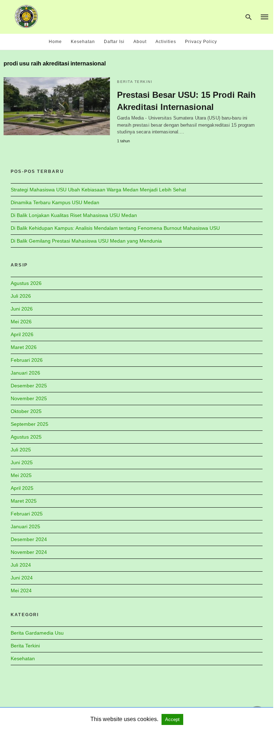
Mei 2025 (21, 475)
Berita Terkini (134, 82)
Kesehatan (83, 41)
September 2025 (29, 424)
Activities (165, 41)
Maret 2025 (24, 501)
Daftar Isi (114, 41)
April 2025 (22, 488)
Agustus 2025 (26, 437)
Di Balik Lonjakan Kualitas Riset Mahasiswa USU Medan (74, 215)
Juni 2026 (22, 309)
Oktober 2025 (26, 411)
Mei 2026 (21, 321)
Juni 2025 (22, 462)
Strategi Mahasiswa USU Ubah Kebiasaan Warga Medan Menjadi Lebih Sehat (98, 189)
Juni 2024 (22, 578)
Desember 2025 (29, 385)
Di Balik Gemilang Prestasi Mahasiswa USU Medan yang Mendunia (86, 241)
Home (55, 41)
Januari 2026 (25, 373)
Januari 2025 (25, 526)
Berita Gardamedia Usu (37, 633)
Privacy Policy (201, 41)
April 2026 (22, 334)
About (140, 41)
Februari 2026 (27, 360)
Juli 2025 (21, 449)
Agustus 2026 (26, 283)
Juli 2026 (21, 296)
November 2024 (29, 552)
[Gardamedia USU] (26, 16)
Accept (172, 719)
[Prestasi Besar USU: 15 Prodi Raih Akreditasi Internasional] (57, 106)
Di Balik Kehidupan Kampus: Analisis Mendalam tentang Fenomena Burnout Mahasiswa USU (115, 228)
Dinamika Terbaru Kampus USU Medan (55, 202)
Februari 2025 (27, 514)
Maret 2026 (24, 347)
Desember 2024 (29, 539)
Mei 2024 (21, 590)
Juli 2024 (21, 565)
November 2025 (29, 398)
